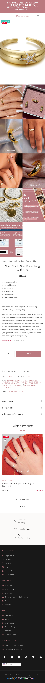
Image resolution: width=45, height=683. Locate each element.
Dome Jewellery (17, 384)
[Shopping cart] (38, 16)
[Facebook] (4, 656)
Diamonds (6, 384)
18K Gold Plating (14, 380)
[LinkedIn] (40, 656)
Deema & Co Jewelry (16, 391)
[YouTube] (18, 656)
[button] (20, 506)
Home (4, 261)
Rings (28, 376)
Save (6, 436)
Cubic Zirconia (35, 382)
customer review (19, 341)
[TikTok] (26, 656)
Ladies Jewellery (31, 384)
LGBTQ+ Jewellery (9, 386)
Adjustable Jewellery (19, 382)
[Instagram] (11, 656)
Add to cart (29, 354)
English (8, 664)
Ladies (4, 480)
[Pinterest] (33, 656)
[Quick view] (5, 440)
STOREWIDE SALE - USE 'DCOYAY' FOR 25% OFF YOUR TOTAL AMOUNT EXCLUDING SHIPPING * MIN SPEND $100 (22, 6)
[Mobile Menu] (7, 16)
